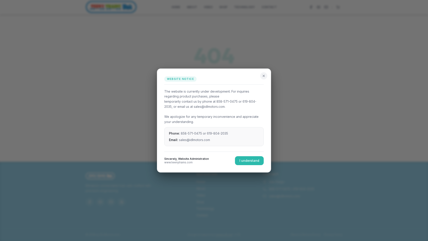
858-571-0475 (191, 133)
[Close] (263, 75)
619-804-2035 (217, 133)
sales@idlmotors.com (194, 140)
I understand (249, 160)
